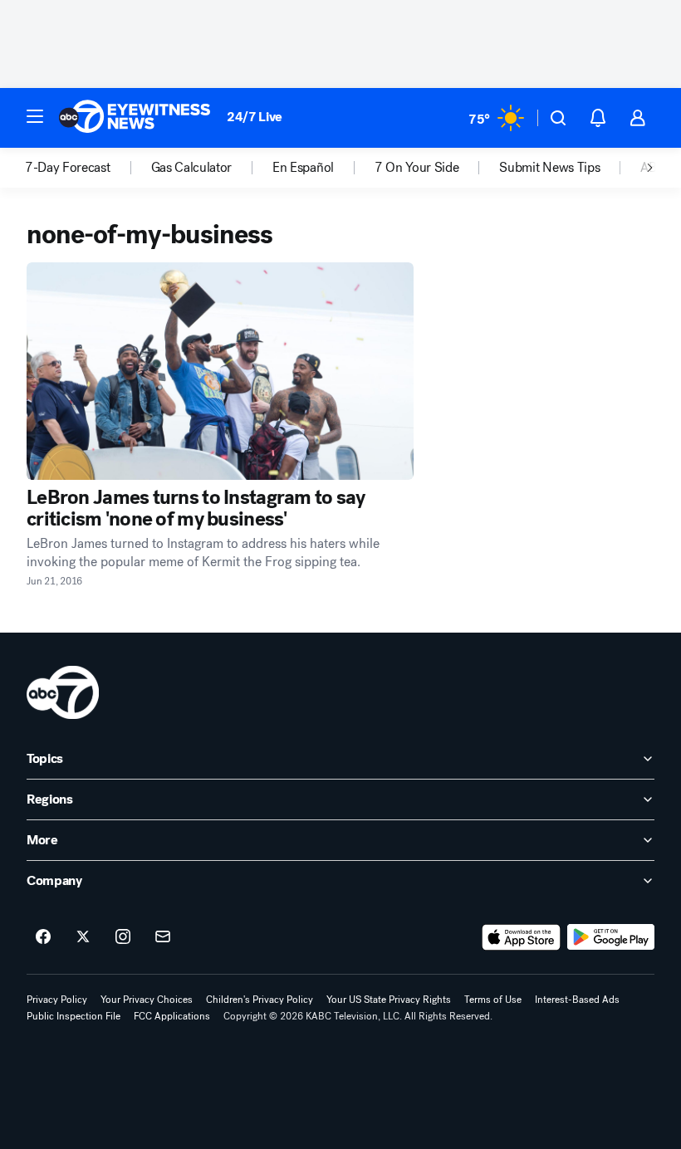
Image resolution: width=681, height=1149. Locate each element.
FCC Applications (172, 1016)
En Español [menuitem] (303, 167)
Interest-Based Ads (577, 1000)
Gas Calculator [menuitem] (192, 167)
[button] (34, 116)
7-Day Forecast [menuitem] (67, 167)
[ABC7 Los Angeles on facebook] (43, 937)
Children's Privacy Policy (259, 1000)
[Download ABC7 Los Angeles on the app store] (521, 937)
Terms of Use (493, 1000)
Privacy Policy (57, 1000)
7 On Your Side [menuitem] (417, 167)
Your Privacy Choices (146, 1000)
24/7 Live (254, 116)
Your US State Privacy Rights (388, 1000)
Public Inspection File (73, 1016)
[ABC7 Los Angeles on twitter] (83, 937)
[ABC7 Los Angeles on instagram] (123, 937)
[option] (88, 167)
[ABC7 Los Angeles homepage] (134, 118)
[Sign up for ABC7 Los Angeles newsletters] (162, 937)
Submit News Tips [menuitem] (549, 167)
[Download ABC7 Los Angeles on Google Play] (610, 937)
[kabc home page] (63, 692)
